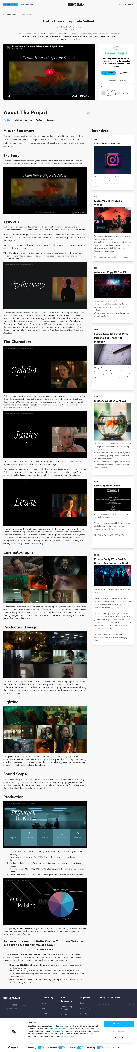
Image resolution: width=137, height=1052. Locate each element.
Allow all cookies (119, 1024)
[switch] (61, 1047)
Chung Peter (111, 91)
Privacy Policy (60, 1028)
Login (124, 4)
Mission (44, 1003)
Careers (45, 1014)
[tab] (7, 120)
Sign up (131, 4)
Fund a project (11, 14)
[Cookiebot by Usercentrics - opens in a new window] (13, 1047)
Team (44, 1008)
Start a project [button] (27, 4)
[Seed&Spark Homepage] (76, 4)
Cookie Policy (64, 1036)
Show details (111, 1048)
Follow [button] (110, 72)
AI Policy (83, 1014)
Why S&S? (65, 1014)
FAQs (82, 1003)
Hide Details (119, 1038)
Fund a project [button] (10, 4)
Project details (26, 14)
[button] (119, 4)
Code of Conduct (87, 1008)
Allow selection (119, 1031)
